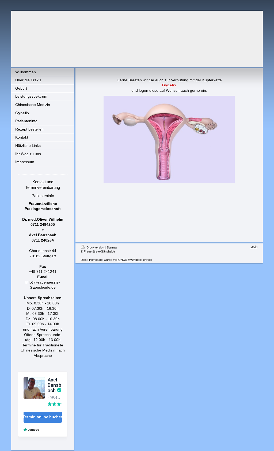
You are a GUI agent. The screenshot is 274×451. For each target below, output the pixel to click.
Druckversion (95, 247)
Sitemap (111, 247)
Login (253, 246)
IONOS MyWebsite (129, 259)
